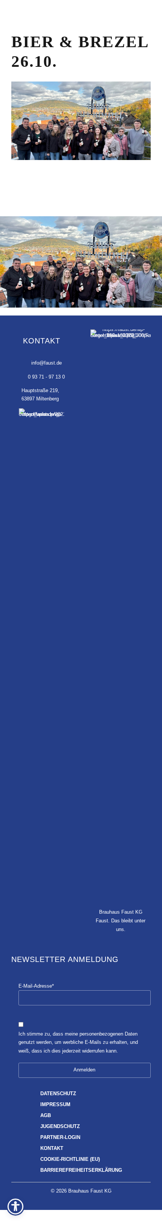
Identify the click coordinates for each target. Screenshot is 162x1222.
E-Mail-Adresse (36, 986)
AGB (45, 1115)
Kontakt (51, 1148)
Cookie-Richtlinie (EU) (70, 1159)
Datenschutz (58, 1093)
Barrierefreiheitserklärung (81, 1170)
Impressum (55, 1104)
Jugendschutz (60, 1126)
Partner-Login (60, 1137)
